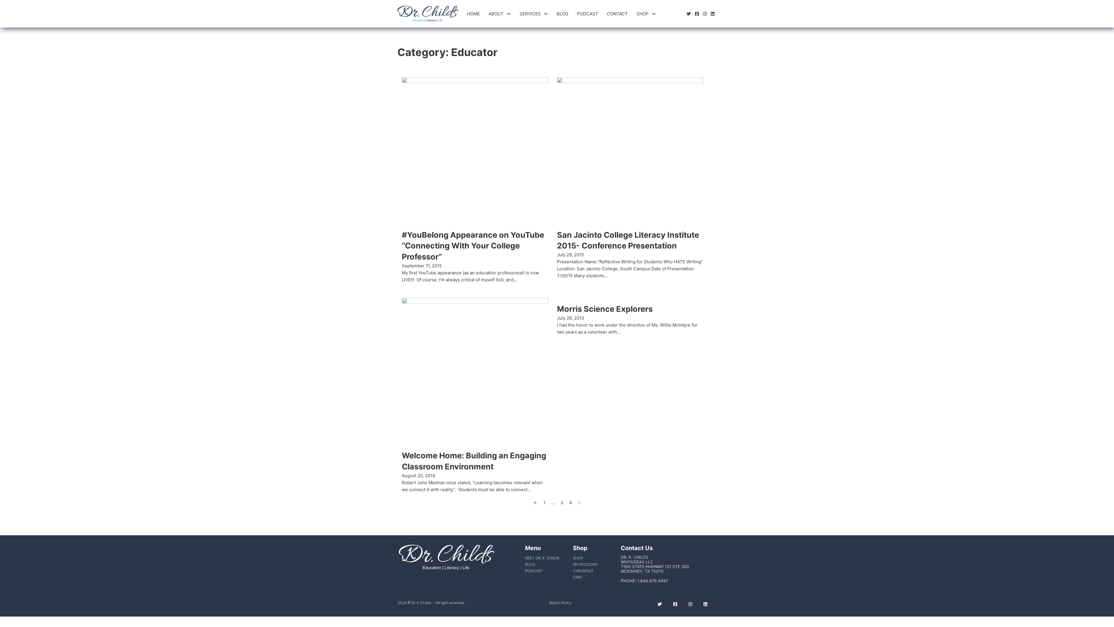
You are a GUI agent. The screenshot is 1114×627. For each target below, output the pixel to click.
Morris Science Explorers (605, 309)
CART (578, 577)
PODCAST (587, 14)
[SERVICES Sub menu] (546, 14)
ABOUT (496, 14)
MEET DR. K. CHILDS (542, 558)
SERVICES (530, 14)
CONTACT (617, 14)
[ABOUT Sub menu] (509, 14)
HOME (473, 14)
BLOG (562, 14)
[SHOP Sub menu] (654, 14)
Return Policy (560, 602)
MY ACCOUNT (585, 564)
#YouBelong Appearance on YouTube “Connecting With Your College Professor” (473, 246)
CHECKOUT (583, 571)
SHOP (642, 14)
